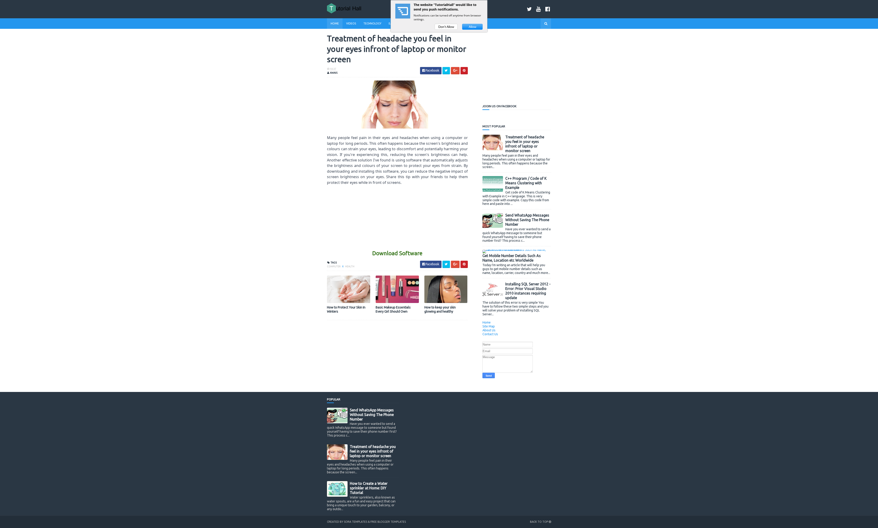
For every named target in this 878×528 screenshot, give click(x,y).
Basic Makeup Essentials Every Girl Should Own (393, 309)
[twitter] (529, 9)
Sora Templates (355, 521)
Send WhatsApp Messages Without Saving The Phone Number (527, 219)
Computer (334, 266)
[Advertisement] (397, 217)
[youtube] (538, 9)
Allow (472, 27)
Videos (351, 23)
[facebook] (547, 9)
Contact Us (490, 334)
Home (335, 23)
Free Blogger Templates (388, 521)
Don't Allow (446, 27)
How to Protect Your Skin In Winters (346, 309)
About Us (488, 330)
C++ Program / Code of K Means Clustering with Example (526, 183)
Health (349, 266)
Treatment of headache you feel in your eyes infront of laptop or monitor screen (373, 451)
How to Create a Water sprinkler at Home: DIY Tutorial (369, 488)
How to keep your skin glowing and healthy (440, 309)
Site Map (488, 326)
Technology (372, 23)
